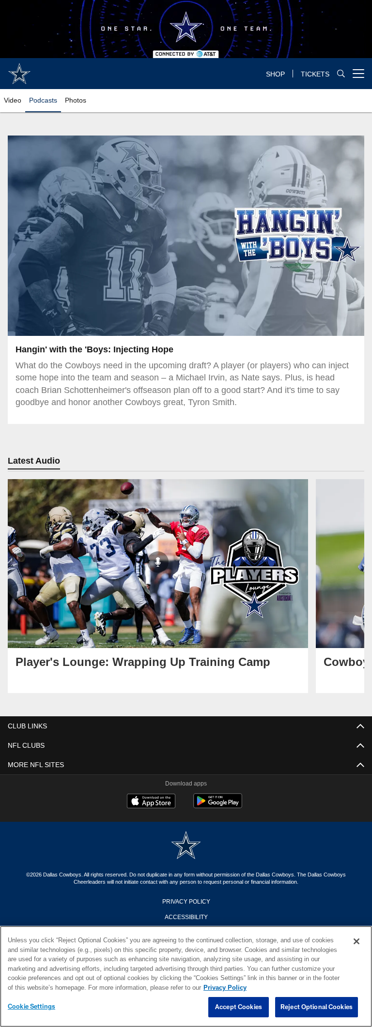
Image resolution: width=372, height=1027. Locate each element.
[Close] (356, 941)
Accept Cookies (238, 1007)
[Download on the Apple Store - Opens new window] (151, 802)
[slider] (186, 312)
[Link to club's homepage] (19, 69)
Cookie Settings (31, 1007)
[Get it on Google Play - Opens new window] (218, 805)
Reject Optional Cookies (316, 1007)
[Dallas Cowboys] (186, 845)
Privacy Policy (186, 900)
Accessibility (186, 916)
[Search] (341, 73)
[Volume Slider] (292, 327)
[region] (186, 976)
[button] (155, 235)
